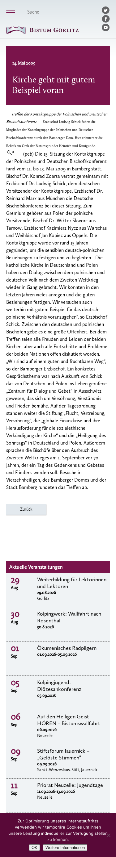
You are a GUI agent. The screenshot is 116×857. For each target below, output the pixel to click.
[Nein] (108, 835)
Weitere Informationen (65, 847)
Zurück (26, 509)
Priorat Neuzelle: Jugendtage (70, 785)
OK (34, 847)
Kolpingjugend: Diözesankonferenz (59, 685)
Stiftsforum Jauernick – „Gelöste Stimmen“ (63, 754)
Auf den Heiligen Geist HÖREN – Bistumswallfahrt (68, 720)
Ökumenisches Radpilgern (67, 648)
